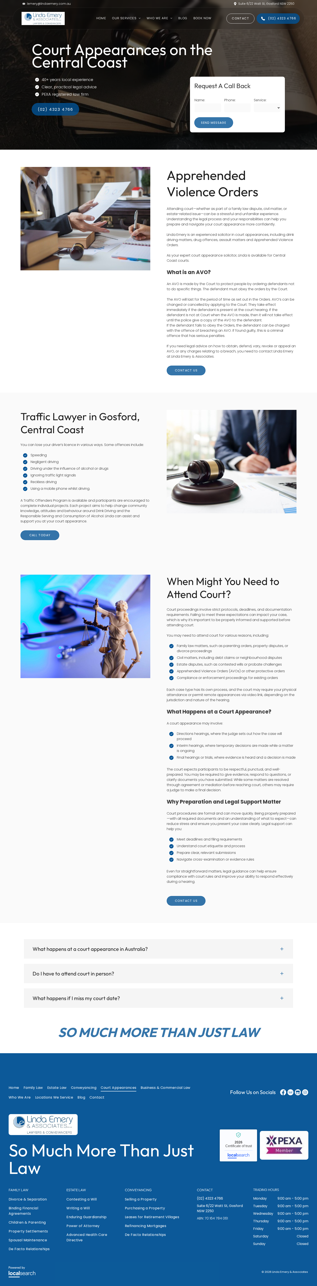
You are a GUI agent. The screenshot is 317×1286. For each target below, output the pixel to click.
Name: (200, 100)
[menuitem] (101, 20)
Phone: (230, 100)
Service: (260, 100)
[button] (158, 949)
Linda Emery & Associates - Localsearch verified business (238, 1145)
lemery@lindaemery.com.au (49, 4)
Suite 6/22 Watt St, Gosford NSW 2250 (266, 4)
